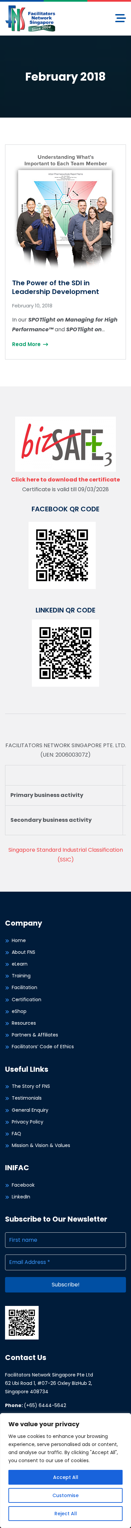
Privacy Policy (27, 1121)
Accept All (65, 1477)
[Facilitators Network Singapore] (30, 18)
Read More (27, 344)
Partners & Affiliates (35, 1034)
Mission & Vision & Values (41, 1145)
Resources (24, 1023)
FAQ (16, 1133)
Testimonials (27, 1098)
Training (21, 975)
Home (19, 940)
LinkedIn (21, 1196)
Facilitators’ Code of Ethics (43, 1046)
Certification (26, 999)
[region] (65, 1470)
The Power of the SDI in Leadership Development (55, 287)
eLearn (20, 964)
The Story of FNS (31, 1086)
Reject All (65, 1513)
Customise (65, 1495)
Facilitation (24, 987)
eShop (19, 1011)
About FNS (23, 952)
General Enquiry (30, 1110)
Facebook (23, 1185)
